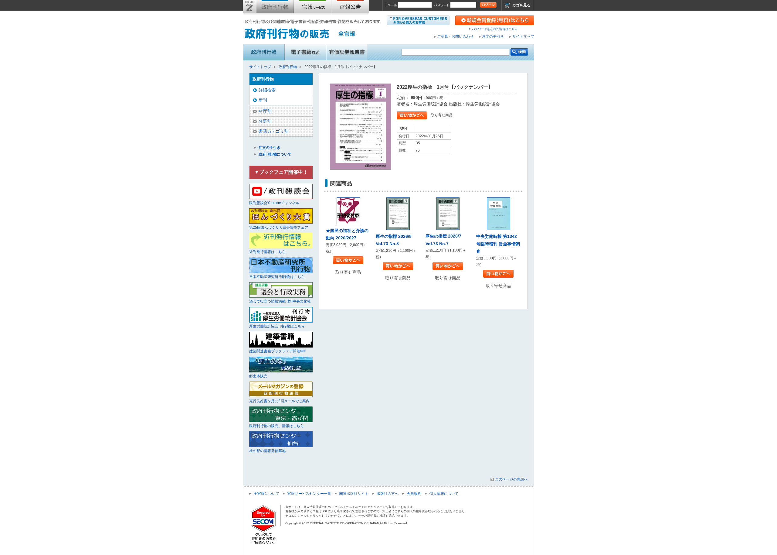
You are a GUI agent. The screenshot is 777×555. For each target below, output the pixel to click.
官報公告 (350, 8)
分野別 (265, 121)
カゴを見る (521, 5)
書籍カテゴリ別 (273, 131)
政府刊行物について (275, 154)
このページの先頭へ (511, 479)
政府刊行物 (275, 8)
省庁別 (265, 111)
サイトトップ (249, 8)
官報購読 (312, 8)
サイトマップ (523, 36)
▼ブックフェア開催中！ (281, 172)
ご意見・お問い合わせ (455, 36)
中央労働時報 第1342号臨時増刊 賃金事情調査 (498, 244)
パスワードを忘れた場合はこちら (494, 29)
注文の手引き (493, 36)
